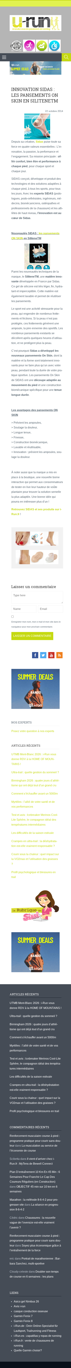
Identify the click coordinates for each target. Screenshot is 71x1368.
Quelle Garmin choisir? (28, 1350)
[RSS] (59, 655)
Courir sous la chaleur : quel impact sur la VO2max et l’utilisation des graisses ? (35, 859)
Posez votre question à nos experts (32, 731)
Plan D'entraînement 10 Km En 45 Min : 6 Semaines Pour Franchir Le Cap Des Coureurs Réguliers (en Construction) (35, 1176)
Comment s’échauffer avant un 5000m (34, 793)
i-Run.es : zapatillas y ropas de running (37, 1335)
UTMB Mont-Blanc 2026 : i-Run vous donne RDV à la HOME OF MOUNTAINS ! (33, 759)
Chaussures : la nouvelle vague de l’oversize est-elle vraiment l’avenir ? (32, 1222)
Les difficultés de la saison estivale (32, 832)
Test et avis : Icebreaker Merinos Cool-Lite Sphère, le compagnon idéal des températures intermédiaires (34, 819)
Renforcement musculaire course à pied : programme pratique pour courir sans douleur (35, 1140)
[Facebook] (35, 655)
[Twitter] (43, 655)
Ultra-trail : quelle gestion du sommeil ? (35, 772)
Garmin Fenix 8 (23, 1321)
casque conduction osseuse (31, 1311)
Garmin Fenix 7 (23, 1316)
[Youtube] (51, 655)
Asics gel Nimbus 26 (26, 1301)
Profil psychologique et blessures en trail (34, 1111)
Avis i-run (19, 1306)
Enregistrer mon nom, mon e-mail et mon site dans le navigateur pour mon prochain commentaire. (36, 624)
